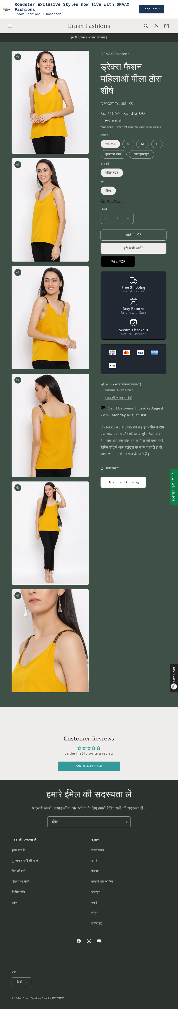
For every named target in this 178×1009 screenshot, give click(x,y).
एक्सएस (110, 144)
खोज (14, 903)
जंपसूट (95, 892)
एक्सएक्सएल (141, 154)
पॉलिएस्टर (111, 173)
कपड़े (94, 861)
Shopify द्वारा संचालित (53, 998)
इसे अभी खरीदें (134, 248)
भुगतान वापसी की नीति (25, 861)
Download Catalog (123, 482)
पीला (108, 191)
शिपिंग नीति (18, 892)
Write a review (89, 766)
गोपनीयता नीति (20, 882)
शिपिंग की (122, 127)
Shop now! (151, 9)
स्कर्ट (94, 903)
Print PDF (118, 261)
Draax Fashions (32, 998)
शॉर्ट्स (94, 913)
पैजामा (95, 871)
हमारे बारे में (18, 850)
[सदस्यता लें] (125, 821)
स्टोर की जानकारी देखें (118, 398)
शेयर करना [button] (112, 468)
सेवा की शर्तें (18, 871)
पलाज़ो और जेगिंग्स (102, 882)
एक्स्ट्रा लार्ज (113, 154)
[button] (10, 26)
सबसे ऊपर (97, 850)
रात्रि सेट (97, 923)
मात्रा (104, 209)
